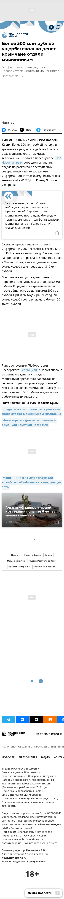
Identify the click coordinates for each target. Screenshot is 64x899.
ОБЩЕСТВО (25, 747)
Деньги (48, 555)
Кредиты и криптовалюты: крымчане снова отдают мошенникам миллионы (31, 411)
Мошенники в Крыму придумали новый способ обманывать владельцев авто (32, 483)
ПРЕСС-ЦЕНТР (28, 758)
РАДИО (45, 758)
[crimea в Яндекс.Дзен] (36, 719)
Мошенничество (16, 561)
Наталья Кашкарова (44, 566)
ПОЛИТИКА (9, 747)
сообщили (29, 370)
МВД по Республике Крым (43, 561)
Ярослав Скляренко (19, 566)
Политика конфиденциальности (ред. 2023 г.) (30, 799)
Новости (15, 555)
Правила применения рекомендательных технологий (28, 804)
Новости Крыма (32, 555)
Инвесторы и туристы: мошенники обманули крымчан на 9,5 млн (29, 422)
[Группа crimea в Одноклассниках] (50, 719)
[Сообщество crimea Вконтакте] (22, 719)
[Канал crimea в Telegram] (8, 719)
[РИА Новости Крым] (14, 35)
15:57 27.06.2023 (10, 76)
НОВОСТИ (8, 758)
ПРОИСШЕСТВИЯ (45, 747)
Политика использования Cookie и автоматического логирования (23, 793)
